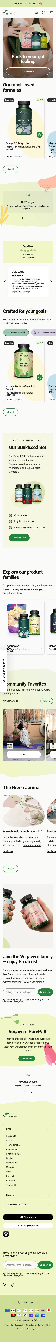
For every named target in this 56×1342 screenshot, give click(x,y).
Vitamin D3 (11, 1185)
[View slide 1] (22, 218)
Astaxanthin (11, 1149)
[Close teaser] (8, 648)
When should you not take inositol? (22, 831)
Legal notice (35, 1329)
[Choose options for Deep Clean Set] (10, 746)
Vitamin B (10, 1180)
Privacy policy (9, 1325)
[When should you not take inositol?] (24, 811)
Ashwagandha (13, 1145)
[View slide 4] (33, 218)
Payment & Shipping (45, 1325)
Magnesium (11, 1163)
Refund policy (19, 1325)
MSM (8, 1171)
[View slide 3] (30, 218)
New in (9, 1140)
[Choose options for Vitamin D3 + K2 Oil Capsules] (53, 746)
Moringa (10, 1167)
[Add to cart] (40, 135)
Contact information (23, 1329)
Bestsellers (11, 1136)
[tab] (16, 332)
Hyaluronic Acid (13, 1154)
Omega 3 (10, 1176)
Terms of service (31, 1325)
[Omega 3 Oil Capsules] (23, 118)
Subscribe (45, 992)
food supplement (32, 845)
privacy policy (35, 999)
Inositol (7, 837)
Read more (8, 851)
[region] (28, 281)
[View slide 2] (26, 218)
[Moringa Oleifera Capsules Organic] (23, 361)
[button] (5, 281)
